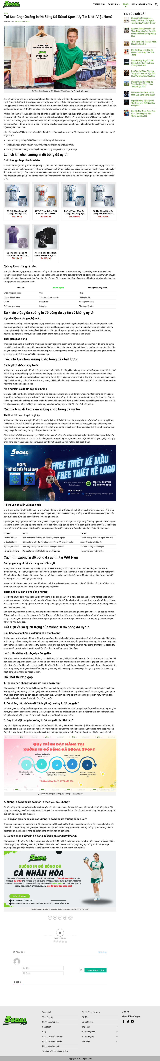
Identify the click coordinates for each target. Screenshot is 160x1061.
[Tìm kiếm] (156, 4)
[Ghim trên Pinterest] (65, 918)
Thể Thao (86, 1027)
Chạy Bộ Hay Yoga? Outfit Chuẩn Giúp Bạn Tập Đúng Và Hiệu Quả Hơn (142, 63)
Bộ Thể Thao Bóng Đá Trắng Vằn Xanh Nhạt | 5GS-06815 (103, 212)
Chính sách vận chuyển (52, 1041)
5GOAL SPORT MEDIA (142, 4)
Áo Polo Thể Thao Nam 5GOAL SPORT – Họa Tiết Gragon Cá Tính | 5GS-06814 (45, 254)
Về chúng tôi (47, 1017)
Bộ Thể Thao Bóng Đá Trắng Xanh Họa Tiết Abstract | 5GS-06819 (17, 212)
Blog (44, 1031)
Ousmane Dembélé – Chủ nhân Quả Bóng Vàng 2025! (143, 93)
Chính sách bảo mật (50, 1046)
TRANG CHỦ (99, 4)
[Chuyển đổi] (117, 1026)
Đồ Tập (85, 1017)
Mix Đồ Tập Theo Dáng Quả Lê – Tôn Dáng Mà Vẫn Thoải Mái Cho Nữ (143, 113)
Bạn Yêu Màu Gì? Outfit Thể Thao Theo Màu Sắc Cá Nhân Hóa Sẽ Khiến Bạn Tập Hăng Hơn (143, 32)
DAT (27, 21)
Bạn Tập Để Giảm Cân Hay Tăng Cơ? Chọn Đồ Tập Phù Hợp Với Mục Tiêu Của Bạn (143, 73)
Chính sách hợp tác (50, 1022)
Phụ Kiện (86, 1041)
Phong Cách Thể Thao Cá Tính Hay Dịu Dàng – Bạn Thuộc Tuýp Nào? (142, 84)
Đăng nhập (102, 952)
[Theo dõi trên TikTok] (128, 1021)
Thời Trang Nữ (88, 1036)
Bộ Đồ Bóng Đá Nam (91, 1012)
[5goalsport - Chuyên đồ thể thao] (15, 4)
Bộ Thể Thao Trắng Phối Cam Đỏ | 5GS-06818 (45, 212)
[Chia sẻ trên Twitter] (55, 918)
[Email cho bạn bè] (60, 918)
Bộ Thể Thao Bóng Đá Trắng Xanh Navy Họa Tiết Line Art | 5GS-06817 (74, 212)
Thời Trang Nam (88, 1031)
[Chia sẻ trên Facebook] (50, 918)
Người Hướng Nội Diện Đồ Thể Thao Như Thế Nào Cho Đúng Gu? (143, 103)
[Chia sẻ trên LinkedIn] (70, 918)
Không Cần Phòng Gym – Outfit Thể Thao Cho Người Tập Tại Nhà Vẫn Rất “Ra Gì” (143, 20)
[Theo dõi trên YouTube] (132, 1021)
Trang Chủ (46, 1012)
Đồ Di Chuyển (88, 1022)
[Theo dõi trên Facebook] (123, 1021)
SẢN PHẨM (113, 4)
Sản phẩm (46, 1027)
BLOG (125, 4)
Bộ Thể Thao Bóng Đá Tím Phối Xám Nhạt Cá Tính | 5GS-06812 (17, 254)
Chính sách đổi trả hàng (52, 1036)
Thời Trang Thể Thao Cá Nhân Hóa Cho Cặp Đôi (143, 43)
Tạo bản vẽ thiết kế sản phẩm (55, 1051)
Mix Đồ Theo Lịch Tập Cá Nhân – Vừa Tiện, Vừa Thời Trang (142, 52)
